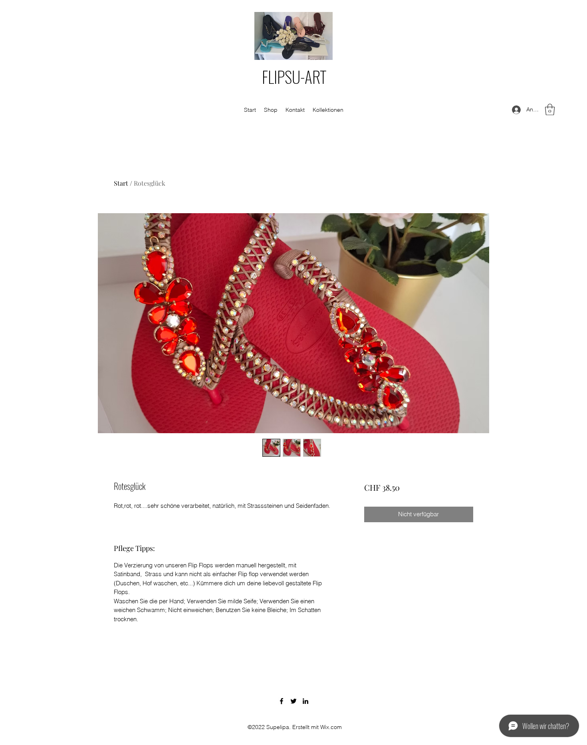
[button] (550, 109)
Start (121, 183)
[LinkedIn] (305, 701)
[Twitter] (293, 701)
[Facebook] (282, 701)
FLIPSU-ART (294, 77)
